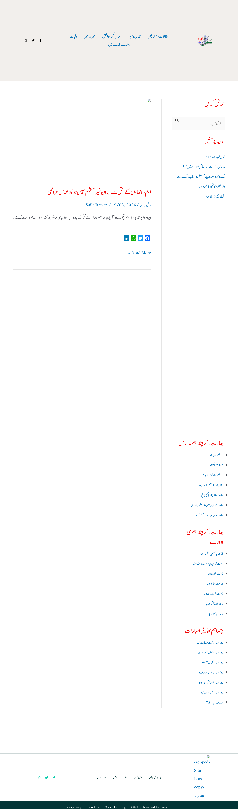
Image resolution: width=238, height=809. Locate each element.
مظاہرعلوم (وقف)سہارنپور (211, 485)
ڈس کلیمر (138, 777)
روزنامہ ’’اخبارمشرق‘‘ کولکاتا (210, 682)
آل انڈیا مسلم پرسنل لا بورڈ (211, 554)
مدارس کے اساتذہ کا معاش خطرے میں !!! (204, 167)
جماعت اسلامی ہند (215, 584)
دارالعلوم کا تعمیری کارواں (212, 187)
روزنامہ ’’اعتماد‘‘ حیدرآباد (212, 692)
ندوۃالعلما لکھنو (216, 465)
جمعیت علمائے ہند (215, 574)
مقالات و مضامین (158, 36)
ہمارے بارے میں (119, 44)
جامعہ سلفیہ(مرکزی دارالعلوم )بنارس (207, 505)
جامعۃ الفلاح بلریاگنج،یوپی (212, 495)
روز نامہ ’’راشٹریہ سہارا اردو (211, 672)
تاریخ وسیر (134, 36)
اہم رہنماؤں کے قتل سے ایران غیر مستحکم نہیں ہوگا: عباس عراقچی (99, 192)
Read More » (139, 252)
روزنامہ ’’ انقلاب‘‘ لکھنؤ (212, 662)
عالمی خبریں (145, 205)
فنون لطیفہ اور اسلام (215, 157)
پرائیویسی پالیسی (155, 777)
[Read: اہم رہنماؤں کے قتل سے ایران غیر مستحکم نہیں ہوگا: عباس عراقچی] (82, 140)
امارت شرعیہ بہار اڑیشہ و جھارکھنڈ (208, 564)
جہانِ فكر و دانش (111, 36)
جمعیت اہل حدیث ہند (213, 594)
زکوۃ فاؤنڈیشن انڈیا (214, 604)
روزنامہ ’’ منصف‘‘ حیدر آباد (210, 652)
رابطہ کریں (101, 777)
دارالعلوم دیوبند (216, 455)
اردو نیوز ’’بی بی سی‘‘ (214, 702)
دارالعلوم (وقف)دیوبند (212, 475)
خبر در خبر (89, 36)
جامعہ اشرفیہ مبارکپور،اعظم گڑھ (209, 515)
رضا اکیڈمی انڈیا (216, 614)
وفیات (73, 36)
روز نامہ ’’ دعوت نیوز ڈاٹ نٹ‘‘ (209, 642)
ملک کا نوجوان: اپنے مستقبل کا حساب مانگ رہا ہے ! (200, 177)
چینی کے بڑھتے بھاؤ (215, 196)
